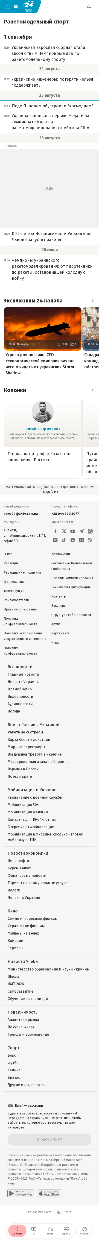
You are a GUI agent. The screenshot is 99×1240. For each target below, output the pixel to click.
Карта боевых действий (29, 739)
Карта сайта (60, 633)
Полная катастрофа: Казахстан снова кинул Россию (39, 456)
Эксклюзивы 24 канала (33, 300)
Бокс (12, 1055)
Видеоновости (20, 696)
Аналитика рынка (23, 1019)
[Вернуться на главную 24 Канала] (7, 6)
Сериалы (15, 948)
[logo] (28, 6)
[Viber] (55, 540)
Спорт (14, 1047)
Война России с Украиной (33, 724)
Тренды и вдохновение (28, 1034)
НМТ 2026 (16, 984)
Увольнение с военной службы (35, 797)
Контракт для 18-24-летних (32, 819)
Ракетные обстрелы (25, 732)
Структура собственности (71, 615)
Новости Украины (23, 682)
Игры (55, 643)
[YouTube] (73, 531)
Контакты (58, 596)
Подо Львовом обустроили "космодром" (52, 105)
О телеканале (14, 582)
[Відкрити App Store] (49, 1193)
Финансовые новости (27, 875)
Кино (13, 911)
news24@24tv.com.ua (21, 514)
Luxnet (66, 1212)
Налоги (14, 890)
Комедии (15, 940)
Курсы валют (19, 868)
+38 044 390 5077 (65, 514)
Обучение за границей (28, 999)
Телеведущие (14, 591)
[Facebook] (55, 531)
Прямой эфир (20, 689)
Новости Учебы (23, 961)
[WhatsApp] (73, 540)
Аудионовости (20, 704)
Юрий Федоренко (43, 429)
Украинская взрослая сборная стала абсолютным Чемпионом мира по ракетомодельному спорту (48, 53)
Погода (14, 711)
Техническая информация (70, 587)
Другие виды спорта (26, 1085)
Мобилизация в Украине (32, 789)
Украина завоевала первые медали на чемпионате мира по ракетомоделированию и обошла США (50, 121)
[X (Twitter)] (64, 531)
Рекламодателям (16, 600)
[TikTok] (64, 540)
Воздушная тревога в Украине (35, 754)
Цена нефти (18, 861)
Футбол (14, 1063)
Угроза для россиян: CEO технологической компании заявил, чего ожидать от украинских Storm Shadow (41, 363)
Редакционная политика (22, 573)
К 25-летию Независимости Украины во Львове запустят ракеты (52, 236)
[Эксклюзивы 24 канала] (92, 300)
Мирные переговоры (26, 747)
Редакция (11, 563)
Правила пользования (20, 609)
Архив (56, 624)
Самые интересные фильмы (33, 918)
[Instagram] (90, 531)
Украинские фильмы (26, 926)
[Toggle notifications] (89, 6)
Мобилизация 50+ (23, 805)
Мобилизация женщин (28, 812)
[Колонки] (92, 390)
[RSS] (90, 540)
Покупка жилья (21, 1027)
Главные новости (23, 674)
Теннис (14, 1070)
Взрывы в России (23, 769)
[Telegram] (81, 531)
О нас (8, 554)
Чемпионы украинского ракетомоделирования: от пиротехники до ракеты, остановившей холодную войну (52, 269)
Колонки (15, 390)
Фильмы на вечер (23, 933)
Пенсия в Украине (24, 897)
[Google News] (81, 540)
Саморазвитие (20, 991)
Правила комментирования (72, 578)
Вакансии (58, 606)
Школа (13, 976)
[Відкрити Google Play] (20, 1193)
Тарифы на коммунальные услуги (37, 883)
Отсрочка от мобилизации (31, 827)
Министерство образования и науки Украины (49, 969)
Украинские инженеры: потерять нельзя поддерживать (52, 82)
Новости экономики (28, 853)
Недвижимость (23, 1012)
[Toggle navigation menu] (15, 6)
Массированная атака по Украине (38, 761)
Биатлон (15, 1077)
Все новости (20, 666)
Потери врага (20, 776)
